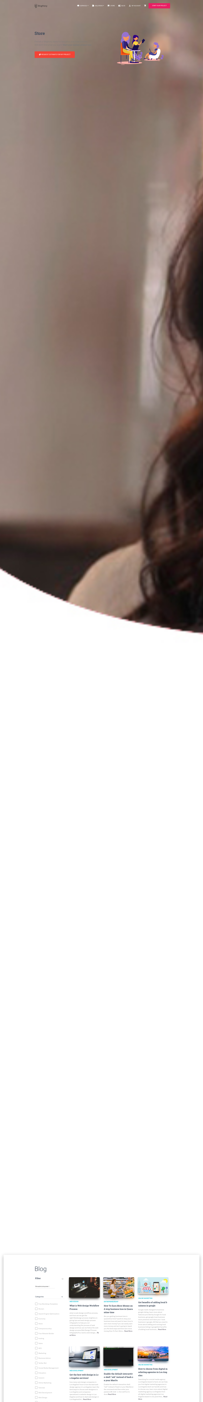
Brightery (42, 6)
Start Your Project (159, 6)
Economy (41, 1319)
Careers (41, 1378)
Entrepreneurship (45, 1329)
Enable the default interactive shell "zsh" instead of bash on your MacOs (118, 1377)
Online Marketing (44, 1383)
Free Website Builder (46, 1334)
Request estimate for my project (55, 54)
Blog (121, 5)
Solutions (97, 5)
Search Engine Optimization (48, 1314)
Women (41, 1309)
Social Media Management (48, 1368)
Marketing (42, 1353)
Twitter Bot (42, 1363)
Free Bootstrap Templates (48, 1304)
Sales (40, 1343)
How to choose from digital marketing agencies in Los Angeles (153, 1372)
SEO (40, 1348)
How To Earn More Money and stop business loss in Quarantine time (118, 1309)
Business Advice (44, 1358)
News (40, 1324)
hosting (41, 1338)
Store (111, 5)
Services (82, 5)
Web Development (45, 1393)
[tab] (50, 1295)
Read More (128, 1331)
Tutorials (41, 1388)
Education (42, 1373)
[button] (49, 1297)
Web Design (42, 1398)
